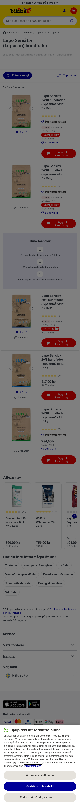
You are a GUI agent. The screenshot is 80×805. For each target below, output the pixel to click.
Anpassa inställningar (40, 774)
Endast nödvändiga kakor (40, 797)
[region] (40, 765)
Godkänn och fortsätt (40, 786)
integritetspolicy (32, 766)
